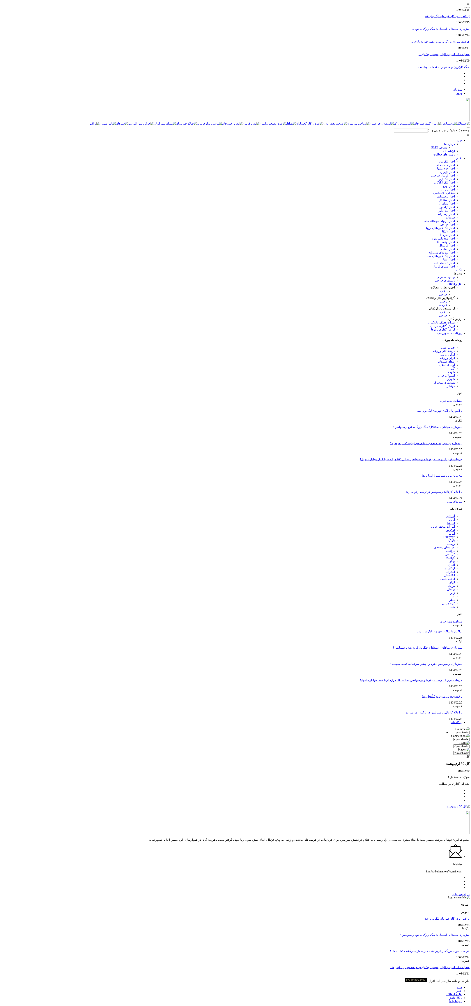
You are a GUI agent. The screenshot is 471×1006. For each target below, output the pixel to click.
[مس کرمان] (250, 123)
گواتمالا (450, 557)
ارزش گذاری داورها (443, 329)
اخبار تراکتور (447, 207)
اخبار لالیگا (448, 231)
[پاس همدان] (107, 123)
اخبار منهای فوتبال (444, 266)
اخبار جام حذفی (445, 165)
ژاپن (452, 592)
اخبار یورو (449, 186)
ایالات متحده (447, 578)
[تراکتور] (93, 123)
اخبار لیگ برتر (446, 161)
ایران (452, 582)
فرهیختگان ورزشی (443, 351)
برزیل (451, 585)
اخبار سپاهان (447, 203)
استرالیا (450, 571)
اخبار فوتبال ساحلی (443, 175)
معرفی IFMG (439, 147)
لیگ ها (458, 270)
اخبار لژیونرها (447, 172)
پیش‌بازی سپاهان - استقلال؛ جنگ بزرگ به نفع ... (441, 28)
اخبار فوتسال (447, 245)
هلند (452, 606)
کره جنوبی (448, 603)
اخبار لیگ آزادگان (444, 182)
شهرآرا (451, 379)
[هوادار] (291, 123)
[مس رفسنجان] (232, 123)
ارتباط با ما (448, 151)
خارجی (443, 294)
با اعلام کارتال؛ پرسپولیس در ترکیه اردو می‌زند (434, 491)
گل (453, 368)
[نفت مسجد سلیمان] (272, 123)
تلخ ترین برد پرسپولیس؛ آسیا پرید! (442, 475)
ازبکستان (449, 568)
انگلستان (449, 575)
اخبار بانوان (448, 189)
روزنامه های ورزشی (449, 333)
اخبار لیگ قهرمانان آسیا (440, 256)
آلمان (451, 564)
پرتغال (451, 589)
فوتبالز (451, 386)
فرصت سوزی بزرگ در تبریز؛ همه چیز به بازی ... (440, 41)
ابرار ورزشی (447, 354)
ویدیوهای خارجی (445, 280)
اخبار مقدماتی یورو (443, 238)
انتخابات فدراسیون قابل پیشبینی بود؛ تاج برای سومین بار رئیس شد (430, 967)
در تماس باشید (461, 894)
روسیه (451, 543)
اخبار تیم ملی (447, 210)
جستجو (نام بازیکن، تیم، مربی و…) (449, 130)
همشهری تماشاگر (444, 382)
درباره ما (449, 144)
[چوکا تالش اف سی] (140, 123)
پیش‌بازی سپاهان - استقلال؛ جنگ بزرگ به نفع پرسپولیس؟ (427, 426)
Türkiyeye (449, 536)
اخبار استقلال (447, 200)
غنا (453, 596)
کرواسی (450, 554)
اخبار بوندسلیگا (446, 242)
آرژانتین (450, 516)
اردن (452, 519)
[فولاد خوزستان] (186, 123)
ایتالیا (452, 533)
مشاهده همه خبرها (451, 400)
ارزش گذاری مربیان (442, 326)
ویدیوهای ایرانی (445, 277)
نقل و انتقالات (454, 284)
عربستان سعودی (444, 547)
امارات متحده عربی (443, 526)
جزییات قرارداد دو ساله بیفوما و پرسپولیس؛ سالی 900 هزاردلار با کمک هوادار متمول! (411, 459)
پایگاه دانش (455, 722)
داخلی (443, 291)
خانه (459, 140)
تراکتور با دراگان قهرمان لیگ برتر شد (447, 16)
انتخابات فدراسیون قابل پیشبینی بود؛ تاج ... (444, 54)
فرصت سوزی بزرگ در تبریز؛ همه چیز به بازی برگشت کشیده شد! (430, 951)
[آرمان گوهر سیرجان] (427, 123)
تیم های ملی (454, 501)
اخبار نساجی (447, 249)
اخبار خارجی (447, 224)
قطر (452, 599)
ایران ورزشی (447, 358)
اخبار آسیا (449, 259)
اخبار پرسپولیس (445, 196)
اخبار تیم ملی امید (444, 263)
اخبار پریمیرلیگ (445, 214)
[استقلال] (463, 123)
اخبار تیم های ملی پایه (441, 252)
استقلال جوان (446, 375)
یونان (452, 561)
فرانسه (450, 550)
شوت (451, 372)
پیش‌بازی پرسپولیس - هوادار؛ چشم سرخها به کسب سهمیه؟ (426, 443)
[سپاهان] (122, 123)
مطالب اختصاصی (444, 193)
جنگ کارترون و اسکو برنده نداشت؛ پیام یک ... (442, 67)
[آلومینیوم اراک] (404, 123)
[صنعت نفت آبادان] (335, 123)
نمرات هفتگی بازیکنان (441, 322)
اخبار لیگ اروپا (446, 179)
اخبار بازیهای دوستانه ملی (439, 221)
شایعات (450, 217)
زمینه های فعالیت (444, 154)
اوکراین (450, 530)
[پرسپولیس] (449, 123)
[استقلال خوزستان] (381, 123)
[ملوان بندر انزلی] (164, 123)
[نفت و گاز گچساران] (309, 123)
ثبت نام (457, 89)
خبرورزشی (448, 347)
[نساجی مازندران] (358, 123)
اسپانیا (451, 523)
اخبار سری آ (447, 235)
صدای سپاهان (446, 361)
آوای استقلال (447, 365)
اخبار (459, 158)
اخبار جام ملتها (446, 168)
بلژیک (451, 540)
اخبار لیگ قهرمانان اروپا (440, 228)
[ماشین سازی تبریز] (209, 123)
